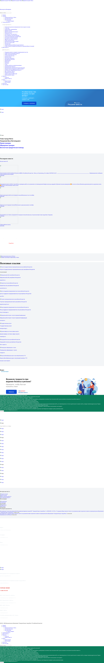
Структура (7, 28)
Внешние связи (8, 57)
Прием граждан (10, 21)
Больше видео (5, 371)
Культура (7, 63)
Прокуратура (7, 43)
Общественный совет (9, 40)
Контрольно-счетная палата (11, 34)
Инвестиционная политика (11, 54)
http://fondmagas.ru (4, 312)
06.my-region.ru (3, 344)
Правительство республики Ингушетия (9, 285)
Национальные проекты (10, 66)
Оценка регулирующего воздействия (13, 36)
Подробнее (11, 243)
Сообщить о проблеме (29, 103)
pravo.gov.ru (2, 320)
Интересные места (9, 18)
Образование (8, 60)
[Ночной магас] (3, 501)
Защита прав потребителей (11, 73)
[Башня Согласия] (4, 494)
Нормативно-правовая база (11, 29)
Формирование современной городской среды (15, 67)
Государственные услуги (6, 326)
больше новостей (4, 161)
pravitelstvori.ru (3, 288)
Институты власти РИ (9, 42)
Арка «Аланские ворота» (5, 497)
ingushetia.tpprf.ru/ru (4, 304)
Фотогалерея (7, 82)
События (7, 77)
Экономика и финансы (9, 58)
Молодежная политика (10, 59)
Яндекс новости (8, 78)
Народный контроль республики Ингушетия (10, 342)
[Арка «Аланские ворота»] (5, 496)
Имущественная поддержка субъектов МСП (14, 69)
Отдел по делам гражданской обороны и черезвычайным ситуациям (19, 46)
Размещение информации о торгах (8, 350)
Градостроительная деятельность (12, 53)
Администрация (8, 30)
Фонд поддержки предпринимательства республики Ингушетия (15, 309)
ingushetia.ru (2, 280)
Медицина (7, 61)
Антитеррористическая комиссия (12, 35)
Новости (4, 76)
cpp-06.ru (2, 296)
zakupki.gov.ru (3, 336)
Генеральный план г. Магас (10, 17)
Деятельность (5, 47)
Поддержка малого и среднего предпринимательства (16, 52)
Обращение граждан (7, 145)
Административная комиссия (11, 39)
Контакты (4, 83)
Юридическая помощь (9, 72)
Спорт (6, 64)
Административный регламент (11, 31)
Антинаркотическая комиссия (11, 37)
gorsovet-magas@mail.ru (5, 575)
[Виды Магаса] (3, 505)
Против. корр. (5, 84)
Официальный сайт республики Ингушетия (10, 277)
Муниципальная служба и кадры (11, 41)
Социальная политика (9, 55)
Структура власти (6, 22)
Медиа (3, 79)
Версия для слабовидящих (5, 9)
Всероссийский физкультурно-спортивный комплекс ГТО (13, 358)
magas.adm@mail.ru (13, 558)
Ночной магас (3, 502)
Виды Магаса (2, 506)
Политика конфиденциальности (7, 593)
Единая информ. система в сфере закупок (10, 334)
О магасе (4, 16)
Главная (4, 15)
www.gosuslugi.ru (3, 328)
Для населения (8, 19)
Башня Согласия (3, 495)
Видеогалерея (8, 81)
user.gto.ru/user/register (5, 360)
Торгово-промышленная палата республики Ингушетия (13, 301)
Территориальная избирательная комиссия (14, 45)
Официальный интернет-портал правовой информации (13, 317)
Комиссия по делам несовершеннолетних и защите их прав (17, 27)
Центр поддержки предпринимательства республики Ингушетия (15, 293)
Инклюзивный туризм (9, 75)
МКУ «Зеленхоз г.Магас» (10, 71)
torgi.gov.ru (2, 352)
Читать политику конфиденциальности (8, 409)
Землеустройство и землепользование (13, 65)
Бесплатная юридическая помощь (12, 148)
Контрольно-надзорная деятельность (13, 70)
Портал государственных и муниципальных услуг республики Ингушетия (17, 269)
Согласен (2, 411)
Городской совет (8, 33)
